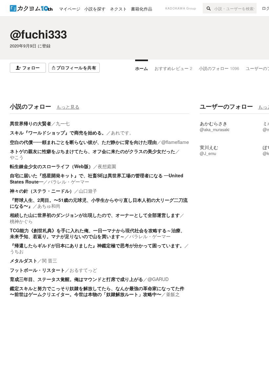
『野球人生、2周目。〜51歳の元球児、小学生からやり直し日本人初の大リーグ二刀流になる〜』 (99, 203)
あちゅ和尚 (48, 205)
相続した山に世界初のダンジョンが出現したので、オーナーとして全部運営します (95, 215)
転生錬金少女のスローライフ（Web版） (51, 166)
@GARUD (158, 279)
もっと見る (67, 106)
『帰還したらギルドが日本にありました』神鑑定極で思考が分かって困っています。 (97, 245)
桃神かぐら (21, 221)
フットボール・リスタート (37, 270)
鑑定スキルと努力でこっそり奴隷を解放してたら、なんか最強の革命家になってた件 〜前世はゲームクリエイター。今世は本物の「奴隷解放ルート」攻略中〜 (97, 291)
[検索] (208, 8)
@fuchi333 (38, 34)
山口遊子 (88, 190)
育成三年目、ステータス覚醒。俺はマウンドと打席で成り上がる (76, 279)
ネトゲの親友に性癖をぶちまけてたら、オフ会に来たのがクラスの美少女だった (92, 151)
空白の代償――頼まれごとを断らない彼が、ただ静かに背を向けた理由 (83, 142)
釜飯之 (173, 294)
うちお (17, 251)
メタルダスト (23, 260)
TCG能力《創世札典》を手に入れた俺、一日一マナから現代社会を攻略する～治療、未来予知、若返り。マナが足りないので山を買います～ (97, 233)
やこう (17, 157)
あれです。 (122, 132)
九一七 (63, 123)
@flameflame (175, 142)
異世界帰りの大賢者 (30, 123)
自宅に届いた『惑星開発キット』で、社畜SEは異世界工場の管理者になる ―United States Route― (96, 178)
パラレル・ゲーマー (68, 181)
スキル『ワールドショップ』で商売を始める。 (58, 132)
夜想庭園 (107, 166)
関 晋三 (49, 260)
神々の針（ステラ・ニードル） (42, 190)
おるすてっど (83, 270)
